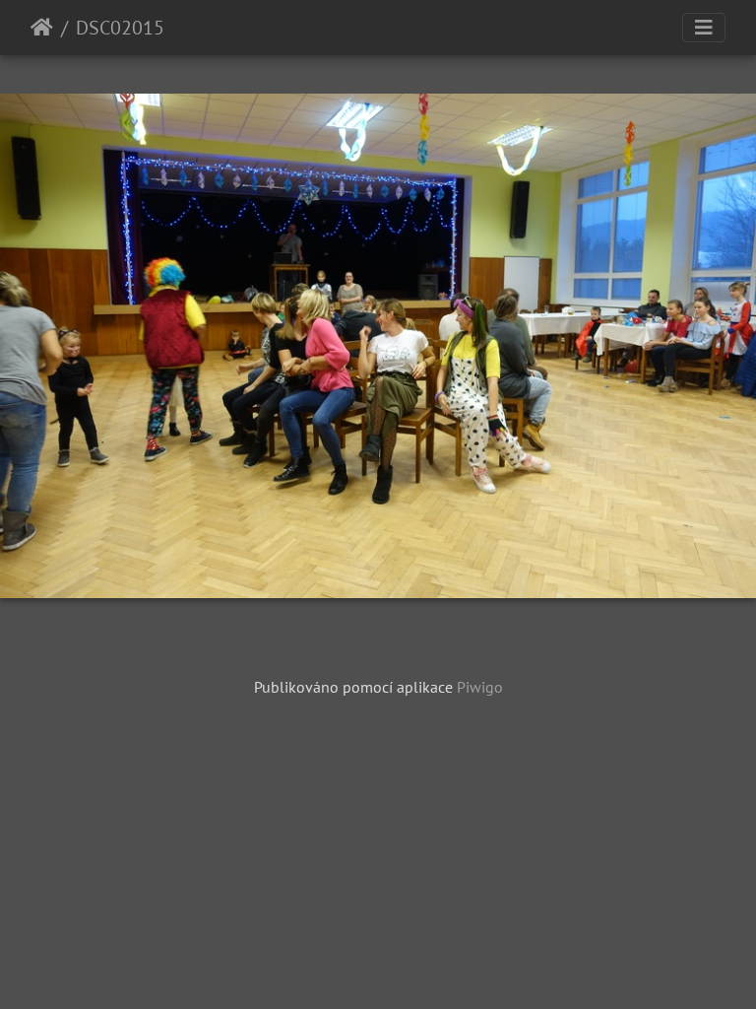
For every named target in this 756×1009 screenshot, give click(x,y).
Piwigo (480, 687)
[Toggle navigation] (703, 27)
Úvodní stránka (42, 27)
